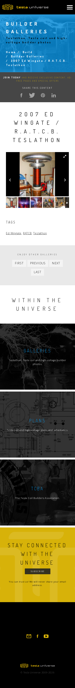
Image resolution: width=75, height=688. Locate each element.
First (19, 263)
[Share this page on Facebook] (21, 95)
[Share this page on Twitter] (32, 95)
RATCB (27, 233)
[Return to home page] (37, 667)
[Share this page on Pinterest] (42, 95)
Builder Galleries (27, 56)
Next (56, 263)
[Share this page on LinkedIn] (53, 95)
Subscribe (38, 571)
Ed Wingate (13, 233)
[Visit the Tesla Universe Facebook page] (37, 638)
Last (37, 272)
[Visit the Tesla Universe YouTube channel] (46, 638)
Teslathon (40, 233)
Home (11, 52)
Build (28, 52)
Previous (38, 263)
